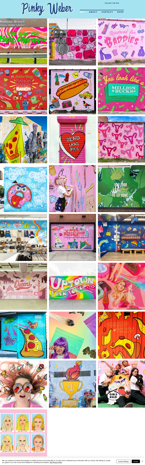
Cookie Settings (123, 461)
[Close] (142, 461)
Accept (136, 461)
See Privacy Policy (56, 462)
